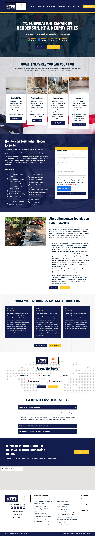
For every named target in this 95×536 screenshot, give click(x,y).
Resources (73, 6)
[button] (47, 339)
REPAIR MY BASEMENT (79, 125)
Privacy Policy (72, 184)
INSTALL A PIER (37, 120)
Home (33, 6)
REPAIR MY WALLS (16, 118)
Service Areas (62, 6)
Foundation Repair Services (45, 6)
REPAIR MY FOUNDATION (58, 123)
